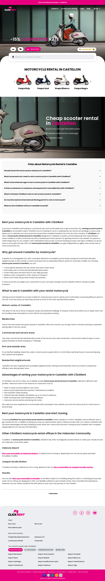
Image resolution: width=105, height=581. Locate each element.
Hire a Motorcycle (15, 528)
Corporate (39, 541)
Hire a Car (12, 524)
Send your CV (40, 537)
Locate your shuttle (69, 8)
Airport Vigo (72, 565)
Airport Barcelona (15, 554)
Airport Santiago (14, 561)
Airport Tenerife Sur (15, 565)
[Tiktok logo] (82, 513)
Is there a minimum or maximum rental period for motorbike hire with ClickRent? (39, 188)
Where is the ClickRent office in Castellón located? (26, 206)
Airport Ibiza (13, 558)
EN (97, 8)
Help (88, 8)
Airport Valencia (44, 565)
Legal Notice (51, 572)
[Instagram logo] (88, 513)
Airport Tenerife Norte (76, 561)
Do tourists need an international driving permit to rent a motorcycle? (34, 200)
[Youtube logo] (95, 513)
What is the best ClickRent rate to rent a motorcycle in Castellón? (32, 194)
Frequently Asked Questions (18, 537)
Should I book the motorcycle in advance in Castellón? (27, 170)
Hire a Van (38, 524)
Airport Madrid (43, 558)
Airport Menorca (74, 558)
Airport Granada (74, 554)
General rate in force (39, 572)
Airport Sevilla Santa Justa (48, 561)
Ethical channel (83, 572)
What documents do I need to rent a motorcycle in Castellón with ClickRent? (37, 176)
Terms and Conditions (24, 572)
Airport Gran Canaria (46, 554)
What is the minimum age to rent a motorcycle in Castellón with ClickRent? (37, 182)
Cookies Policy (71, 572)
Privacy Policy (61, 572)
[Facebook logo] (75, 513)
